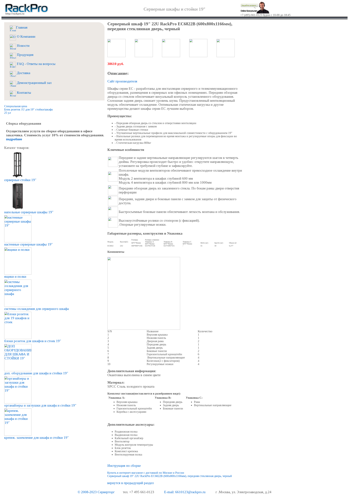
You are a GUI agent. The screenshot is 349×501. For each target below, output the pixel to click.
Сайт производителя (122, 81)
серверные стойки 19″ (20, 180)
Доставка (23, 73)
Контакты (23, 92)
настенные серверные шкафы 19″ (28, 244)
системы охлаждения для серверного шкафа (36, 309)
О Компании (25, 36)
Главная (21, 27)
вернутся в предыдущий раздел (130, 483)
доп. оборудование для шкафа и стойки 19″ (36, 373)
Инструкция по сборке (124, 466)
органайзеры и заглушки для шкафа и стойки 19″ (40, 405)
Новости (22, 45)
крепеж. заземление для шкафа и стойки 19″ (36, 437)
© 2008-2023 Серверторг (96, 492)
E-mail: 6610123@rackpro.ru (185, 492)
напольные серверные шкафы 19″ (28, 212)
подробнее (14, 139)
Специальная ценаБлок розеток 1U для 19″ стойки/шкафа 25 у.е (28, 109)
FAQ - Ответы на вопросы (35, 64)
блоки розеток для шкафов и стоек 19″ (32, 341)
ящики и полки (15, 276)
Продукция (24, 55)
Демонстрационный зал (33, 83)
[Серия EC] (113, 162)
